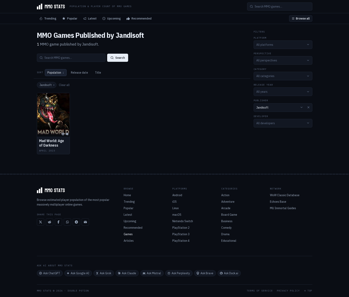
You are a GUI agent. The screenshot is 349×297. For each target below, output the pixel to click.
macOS (176, 214)
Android (177, 195)
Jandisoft (47, 85)
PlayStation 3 (180, 234)
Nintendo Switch (182, 221)
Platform (260, 37)
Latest (92, 18)
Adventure (228, 201)
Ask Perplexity (181, 273)
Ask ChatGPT (51, 273)
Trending (50, 18)
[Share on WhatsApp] (67, 222)
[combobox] (283, 44)
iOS (174, 201)
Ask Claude (129, 273)
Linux (175, 208)
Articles (129, 241)
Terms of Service (260, 290)
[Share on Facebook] (58, 222)
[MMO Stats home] (51, 6)
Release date (79, 72)
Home (127, 195)
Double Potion (78, 290)
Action (225, 195)
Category (260, 69)
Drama (225, 234)
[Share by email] (85, 222)
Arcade (225, 208)
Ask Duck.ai (231, 273)
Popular (72, 18)
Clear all (64, 85)
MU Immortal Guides (283, 208)
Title (98, 72)
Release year (263, 85)
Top (309, 290)
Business (226, 221)
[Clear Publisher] (308, 107)
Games (128, 234)
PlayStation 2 (180, 228)
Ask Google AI (80, 273)
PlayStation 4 (180, 241)
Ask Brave (206, 273)
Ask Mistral (154, 273)
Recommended (141, 18)
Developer (261, 116)
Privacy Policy (288, 290)
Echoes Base (278, 201)
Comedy (226, 228)
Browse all (303, 18)
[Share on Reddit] (49, 222)
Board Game (229, 214)
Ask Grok (105, 273)
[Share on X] (40, 222)
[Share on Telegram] (76, 222)
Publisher (261, 100)
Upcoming (114, 18)
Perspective (263, 53)
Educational (228, 241)
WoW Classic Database (284, 195)
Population (55, 72)
